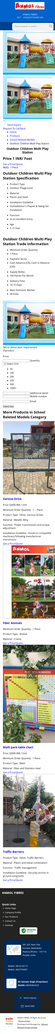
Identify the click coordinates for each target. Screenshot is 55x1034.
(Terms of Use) (24, 1021)
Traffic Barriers (13, 852)
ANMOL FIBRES (30, 16)
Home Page (10, 908)
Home (13, 132)
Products (15, 135)
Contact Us (10, 921)
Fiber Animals (12, 623)
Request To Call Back (14, 128)
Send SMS (30, 1006)
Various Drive (12, 499)
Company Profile (13, 912)
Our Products (11, 916)
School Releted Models (22, 139)
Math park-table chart (18, 747)
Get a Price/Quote (13, 164)
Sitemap (9, 925)
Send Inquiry (14, 124)
